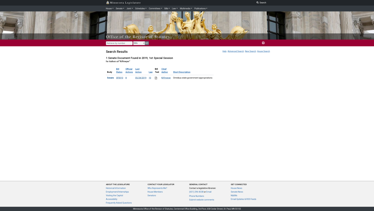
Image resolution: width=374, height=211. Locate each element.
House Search (263, 51)
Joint (129, 8)
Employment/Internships (117, 192)
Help (225, 51)
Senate (119, 8)
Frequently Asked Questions (119, 203)
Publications (200, 8)
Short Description (181, 72)
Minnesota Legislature (125, 2)
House (109, 8)
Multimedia (185, 8)
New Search (250, 51)
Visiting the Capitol (114, 195)
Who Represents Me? (157, 188)
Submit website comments (201, 200)
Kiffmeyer (166, 78)
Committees (154, 8)
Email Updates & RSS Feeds (243, 199)
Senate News (237, 192)
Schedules (140, 8)
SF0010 (119, 78)
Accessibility (111, 199)
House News (236, 188)
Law (174, 8)
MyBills (234, 195)
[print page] (263, 43)
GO (146, 43)
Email (208, 192)
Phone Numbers (196, 196)
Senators (152, 195)
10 (150, 78)
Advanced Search (236, 51)
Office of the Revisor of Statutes (138, 36)
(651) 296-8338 (196, 192)
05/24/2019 (140, 78)
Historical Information (116, 188)
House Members (155, 192)
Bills (166, 8)
